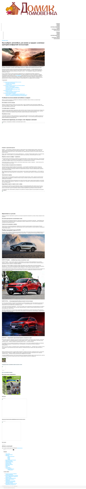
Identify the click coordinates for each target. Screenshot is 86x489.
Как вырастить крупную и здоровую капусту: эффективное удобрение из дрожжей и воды (12, 476)
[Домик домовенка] (31, 17)
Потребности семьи (9, 84)
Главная (58, 23)
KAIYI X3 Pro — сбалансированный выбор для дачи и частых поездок (16, 94)
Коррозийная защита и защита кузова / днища (13, 89)
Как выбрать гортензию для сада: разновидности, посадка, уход (11, 484)
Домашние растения (9, 454)
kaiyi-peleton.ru (18, 75)
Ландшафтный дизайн (9, 461)
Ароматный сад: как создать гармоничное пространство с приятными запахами (10, 481)
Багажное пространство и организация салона (13, 91)
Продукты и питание (9, 464)
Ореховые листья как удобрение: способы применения (11, 474)
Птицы (58, 28)
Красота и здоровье (9, 460)
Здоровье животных (55, 26)
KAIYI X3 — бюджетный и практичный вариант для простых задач (16, 95)
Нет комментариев (5, 357)
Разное (7, 466)
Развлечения (8, 465)
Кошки (58, 25)
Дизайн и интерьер (11, 468)
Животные (7, 455)
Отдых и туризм (8, 462)
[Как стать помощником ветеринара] (4, 369)
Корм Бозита (4, 396)
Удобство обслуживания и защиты (11, 92)
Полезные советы (56, 29)
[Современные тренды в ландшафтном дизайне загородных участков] (4, 361)
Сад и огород (57, 30)
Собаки (58, 24)
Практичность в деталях (8, 90)
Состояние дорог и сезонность (10, 83)
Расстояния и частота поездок (10, 82)
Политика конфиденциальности (9, 487)
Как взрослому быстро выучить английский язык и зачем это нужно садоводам (13, 419)
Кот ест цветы (4, 442)
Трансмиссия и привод (9, 88)
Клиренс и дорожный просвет (10, 86)
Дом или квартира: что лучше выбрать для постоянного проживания (11, 479)
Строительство (10, 469)
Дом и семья (8, 453)
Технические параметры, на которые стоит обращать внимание (14, 85)
